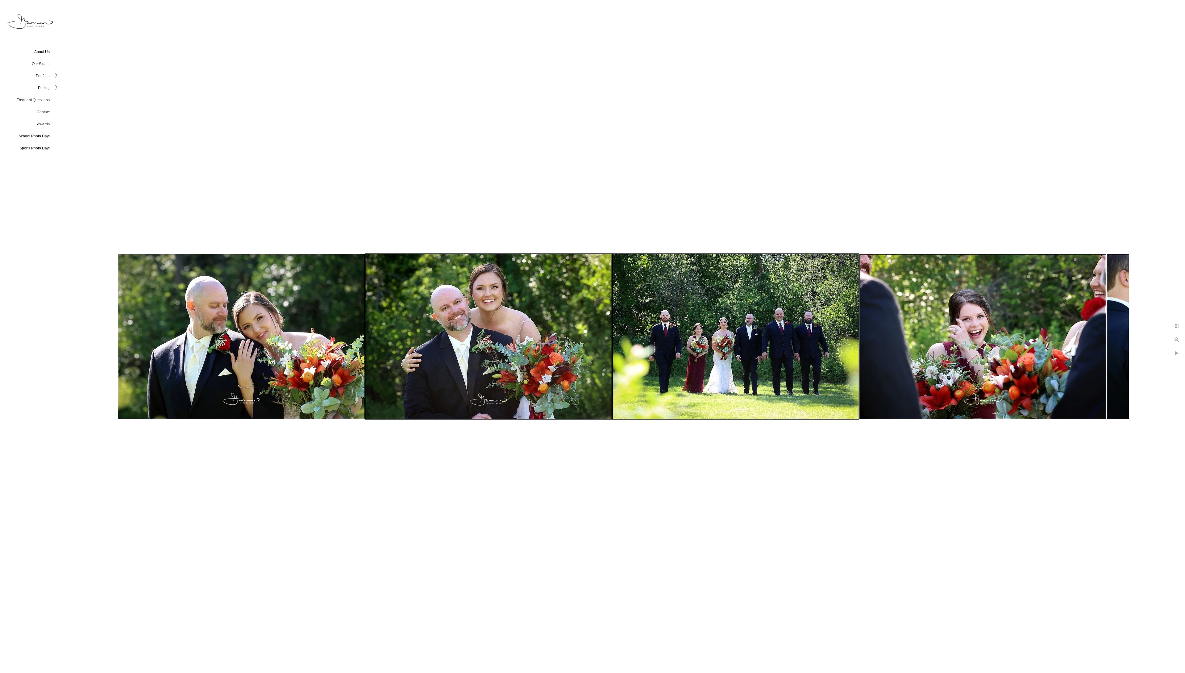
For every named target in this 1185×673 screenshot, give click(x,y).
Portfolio (43, 76)
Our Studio (41, 64)
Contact (43, 112)
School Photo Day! (34, 136)
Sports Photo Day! (34, 148)
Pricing (44, 88)
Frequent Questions (33, 100)
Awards (43, 124)
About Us (42, 52)
